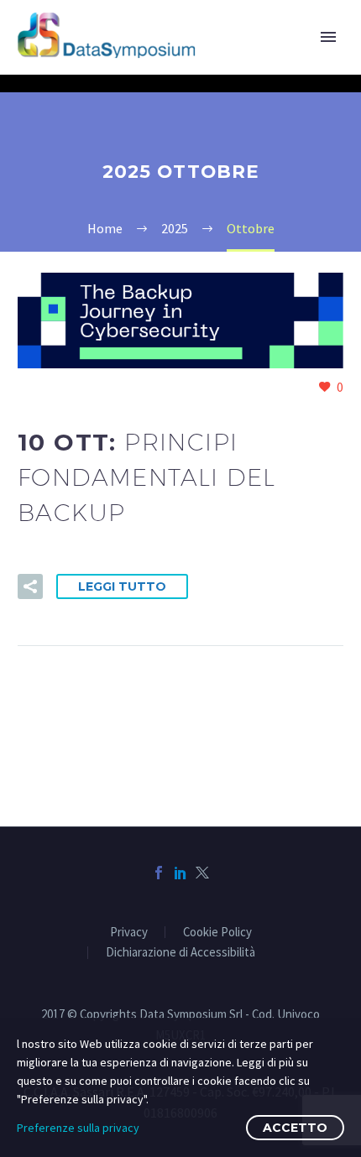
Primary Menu (328, 37)
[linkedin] (180, 872)
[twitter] (202, 872)
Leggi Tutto (122, 586)
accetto (295, 1127)
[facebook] (158, 872)
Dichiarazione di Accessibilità (180, 952)
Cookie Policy (217, 932)
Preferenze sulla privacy (78, 1127)
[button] (30, 586)
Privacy (129, 932)
